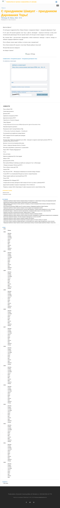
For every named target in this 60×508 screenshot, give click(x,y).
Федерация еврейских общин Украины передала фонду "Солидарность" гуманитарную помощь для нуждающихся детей (30, 200)
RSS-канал (6, 483)
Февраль (10, 248)
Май (8, 243)
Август (9, 239)
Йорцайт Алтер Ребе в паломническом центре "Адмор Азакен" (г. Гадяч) (19, 212)
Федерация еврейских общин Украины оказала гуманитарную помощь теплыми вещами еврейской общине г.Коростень (30, 222)
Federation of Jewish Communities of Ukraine (21, 2)
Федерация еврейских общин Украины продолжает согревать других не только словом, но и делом (25, 219)
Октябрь (9, 236)
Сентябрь (10, 237)
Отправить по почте (21, 86)
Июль (9, 240)
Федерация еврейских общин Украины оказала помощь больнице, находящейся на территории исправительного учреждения (31, 215)
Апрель (9, 245)
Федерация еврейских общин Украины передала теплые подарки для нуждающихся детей (23, 207)
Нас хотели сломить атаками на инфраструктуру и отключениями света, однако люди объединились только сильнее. (29, 221)
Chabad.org (25, 497)
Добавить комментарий (19, 65)
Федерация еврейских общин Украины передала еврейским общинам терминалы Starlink (23, 213)
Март (9, 246)
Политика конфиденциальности (40, 497)
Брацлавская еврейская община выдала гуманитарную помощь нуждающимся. (21, 202)
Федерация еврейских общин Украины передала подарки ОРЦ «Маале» (19, 218)
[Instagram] (33, 502)
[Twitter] (30, 502)
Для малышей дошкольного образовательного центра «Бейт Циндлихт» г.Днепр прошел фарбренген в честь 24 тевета (29, 209)
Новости (3, 8)
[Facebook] (26, 502)
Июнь (9, 242)
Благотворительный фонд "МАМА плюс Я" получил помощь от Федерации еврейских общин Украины (26, 206)
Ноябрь (9, 234)
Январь (9, 230)
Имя (12, 82)
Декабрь (9, 233)
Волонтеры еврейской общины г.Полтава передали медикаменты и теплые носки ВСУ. (22, 216)
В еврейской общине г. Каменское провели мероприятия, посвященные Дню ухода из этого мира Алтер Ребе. (27, 210)
